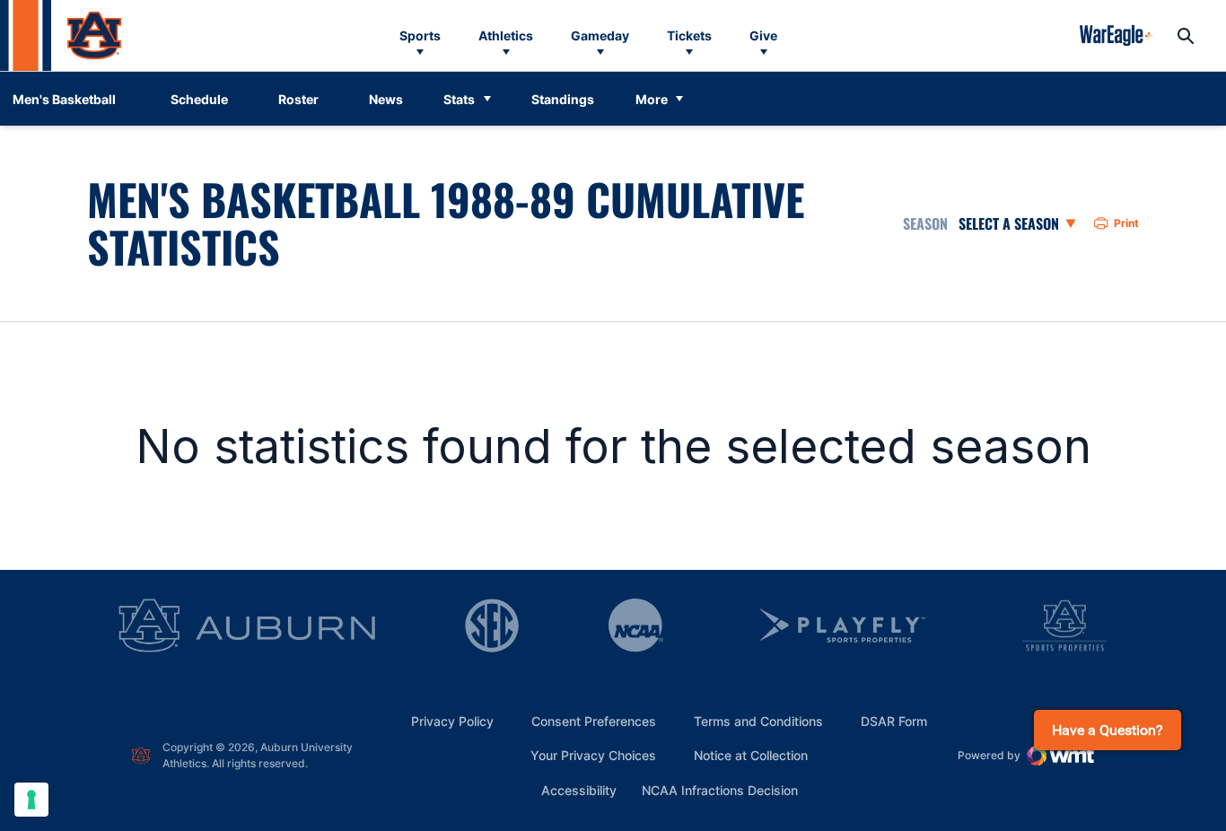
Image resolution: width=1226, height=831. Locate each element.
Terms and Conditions (758, 721)
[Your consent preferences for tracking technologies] (31, 800)
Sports (420, 35)
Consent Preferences (593, 721)
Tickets (689, 35)
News (386, 99)
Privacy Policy (452, 721)
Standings (562, 99)
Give (763, 35)
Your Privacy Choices (593, 755)
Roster (298, 99)
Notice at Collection (751, 755)
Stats (459, 99)
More (651, 99)
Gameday (600, 35)
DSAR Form (894, 721)
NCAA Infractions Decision (720, 790)
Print (1126, 223)
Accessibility (579, 790)
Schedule (199, 99)
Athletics (505, 35)
